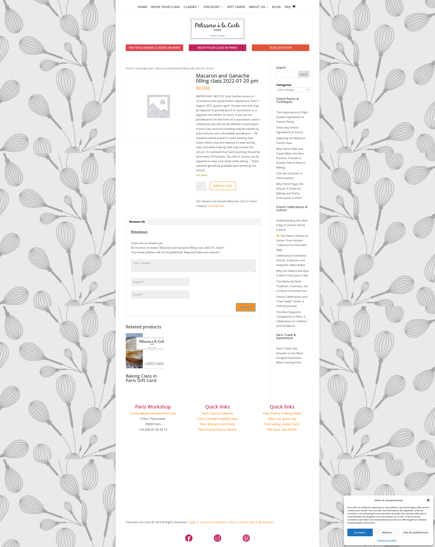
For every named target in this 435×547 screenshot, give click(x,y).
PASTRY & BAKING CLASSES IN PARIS (154, 48)
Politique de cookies (387, 540)
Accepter (360, 532)
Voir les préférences (415, 532)
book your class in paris (217, 48)
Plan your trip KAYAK (282, 429)
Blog (276, 7)
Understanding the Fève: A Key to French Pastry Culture (292, 225)
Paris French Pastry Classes (217, 429)
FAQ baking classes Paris (282, 424)
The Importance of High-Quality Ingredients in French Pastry (292, 116)
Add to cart (222, 185)
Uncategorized (144, 68)
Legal (191, 522)
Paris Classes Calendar (217, 413)
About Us (257, 7)
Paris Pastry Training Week (282, 413)
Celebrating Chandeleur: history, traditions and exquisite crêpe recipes (291, 260)
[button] (428, 500)
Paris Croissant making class (217, 419)
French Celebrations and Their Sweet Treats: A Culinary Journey (291, 301)
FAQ (287, 7)
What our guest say (282, 419)
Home (142, 7)
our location (280, 48)
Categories (283, 85)
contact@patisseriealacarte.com (153, 413)
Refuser (387, 532)
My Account (266, 522)
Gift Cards (236, 7)
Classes (190, 7)
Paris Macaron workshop (217, 424)
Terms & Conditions (212, 522)
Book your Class (165, 7)
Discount (212, 7)
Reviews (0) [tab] (137, 222)
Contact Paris (246, 522)
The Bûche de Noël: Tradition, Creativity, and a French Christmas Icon (292, 286)
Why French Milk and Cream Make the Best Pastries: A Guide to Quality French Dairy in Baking (290, 158)
